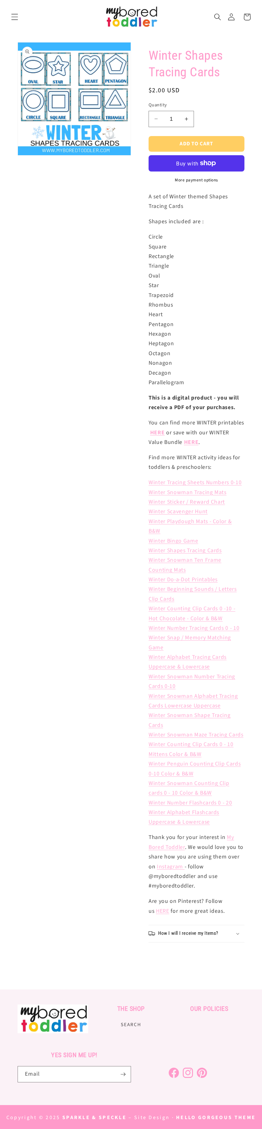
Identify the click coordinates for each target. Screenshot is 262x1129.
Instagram (170, 867)
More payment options (196, 180)
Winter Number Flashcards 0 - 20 (190, 803)
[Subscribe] (123, 1074)
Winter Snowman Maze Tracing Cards (196, 735)
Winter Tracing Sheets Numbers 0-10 (195, 482)
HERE (191, 442)
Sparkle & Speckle (94, 1117)
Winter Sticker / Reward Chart (187, 502)
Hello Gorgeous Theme (216, 1117)
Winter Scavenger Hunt (178, 511)
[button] (14, 17)
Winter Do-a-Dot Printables (183, 580)
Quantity (158, 105)
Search (131, 1024)
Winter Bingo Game (173, 541)
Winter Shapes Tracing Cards (185, 550)
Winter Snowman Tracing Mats (188, 492)
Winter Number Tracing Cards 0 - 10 (194, 628)
